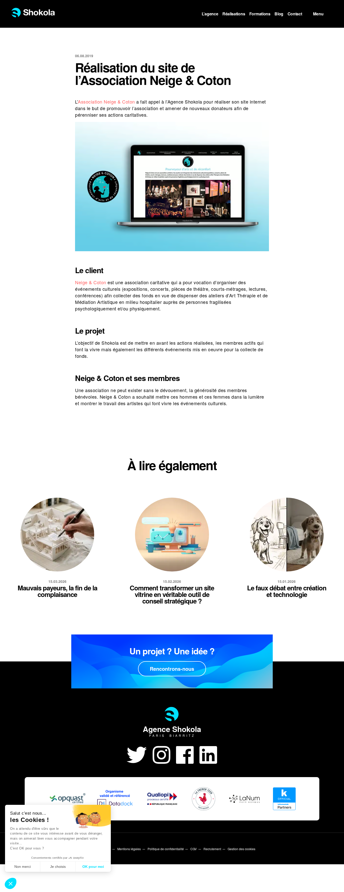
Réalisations (233, 14)
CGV (193, 849)
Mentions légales (129, 849)
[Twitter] (140, 753)
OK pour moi (93, 867)
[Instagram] (164, 753)
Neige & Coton (90, 282)
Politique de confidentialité (166, 849)
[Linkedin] (208, 753)
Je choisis (58, 867)
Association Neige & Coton (106, 101)
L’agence (210, 14)
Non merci (22, 867)
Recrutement (212, 849)
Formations (259, 14)
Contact (295, 14)
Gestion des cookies (241, 849)
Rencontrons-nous (172, 668)
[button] (11, 883)
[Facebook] (187, 753)
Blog (278, 14)
